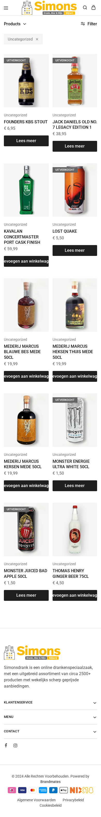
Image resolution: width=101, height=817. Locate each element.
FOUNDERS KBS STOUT (26, 121)
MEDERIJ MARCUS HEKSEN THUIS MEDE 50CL (73, 352)
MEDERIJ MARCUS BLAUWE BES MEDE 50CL (22, 352)
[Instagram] (15, 746)
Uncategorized (20, 39)
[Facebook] (6, 746)
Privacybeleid (73, 800)
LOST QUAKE (65, 231)
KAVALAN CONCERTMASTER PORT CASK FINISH (22, 237)
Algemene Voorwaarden (36, 800)
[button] (26, 261)
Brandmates (50, 782)
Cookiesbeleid (51, 805)
